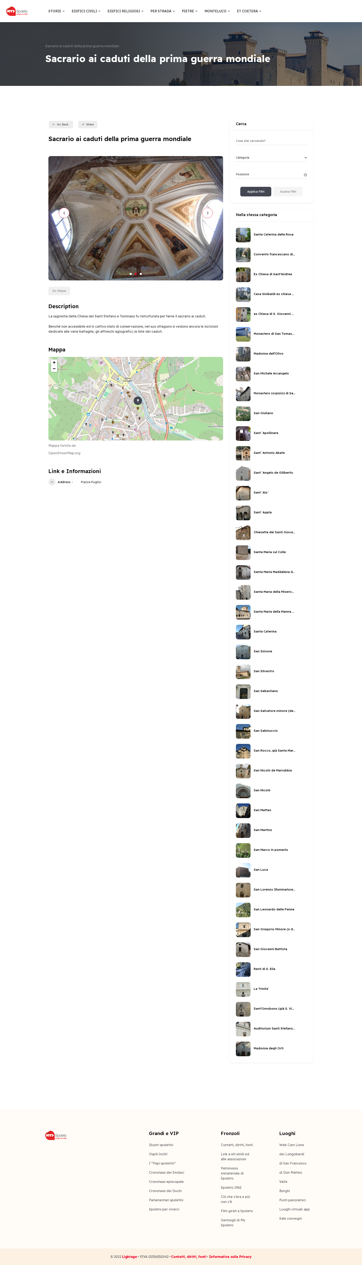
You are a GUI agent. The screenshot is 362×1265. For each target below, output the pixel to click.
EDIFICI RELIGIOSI (123, 11)
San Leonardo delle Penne (274, 909)
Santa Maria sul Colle (270, 552)
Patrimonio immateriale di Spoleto (232, 1173)
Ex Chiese (59, 291)
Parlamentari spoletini (166, 1200)
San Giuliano (263, 413)
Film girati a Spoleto (237, 1211)
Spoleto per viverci (164, 1209)
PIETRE (188, 11)
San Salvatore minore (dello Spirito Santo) (275, 710)
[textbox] (242, 157)
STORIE (54, 11)
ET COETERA (247, 11)
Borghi (284, 1191)
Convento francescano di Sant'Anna (275, 254)
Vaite (283, 1182)
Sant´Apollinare (266, 432)
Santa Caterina (265, 631)
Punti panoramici (292, 1200)
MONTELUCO (215, 11)
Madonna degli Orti (268, 1048)
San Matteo (262, 810)
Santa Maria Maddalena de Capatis (275, 571)
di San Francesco (292, 1163)
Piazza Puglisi (91, 482)
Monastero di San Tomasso (275, 333)
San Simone (263, 651)
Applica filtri (255, 191)
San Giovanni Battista (270, 949)
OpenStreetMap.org (64, 453)
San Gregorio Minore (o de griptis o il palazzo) (275, 929)
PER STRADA (160, 11)
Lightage (129, 1257)
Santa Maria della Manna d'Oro (275, 611)
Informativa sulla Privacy (230, 1257)
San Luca (261, 869)
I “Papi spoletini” (162, 1163)
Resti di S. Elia (264, 968)
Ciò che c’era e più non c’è (235, 1199)
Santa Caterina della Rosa (273, 234)
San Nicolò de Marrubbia (273, 770)
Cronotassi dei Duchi (165, 1191)
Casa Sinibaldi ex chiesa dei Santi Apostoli (275, 293)
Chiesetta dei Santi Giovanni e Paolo (275, 532)
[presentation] (64, 213)
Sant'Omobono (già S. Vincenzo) (275, 1008)
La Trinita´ (262, 988)
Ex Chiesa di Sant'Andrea (273, 274)
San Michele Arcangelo (271, 373)
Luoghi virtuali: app (294, 1209)
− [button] (54, 368)
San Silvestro (264, 671)
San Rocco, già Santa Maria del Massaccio (275, 750)
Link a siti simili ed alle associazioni (235, 1156)
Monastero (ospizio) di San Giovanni (275, 393)
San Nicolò (262, 790)
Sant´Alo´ (261, 492)
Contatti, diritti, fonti (237, 1145)
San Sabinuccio (266, 730)
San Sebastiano (266, 690)
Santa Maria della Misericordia (275, 591)
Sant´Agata (263, 512)
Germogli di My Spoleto (233, 1222)
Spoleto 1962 (231, 1187)
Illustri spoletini (161, 1145)
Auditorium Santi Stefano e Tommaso (275, 1028)
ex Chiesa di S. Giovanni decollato (275, 313)
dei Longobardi (291, 1154)
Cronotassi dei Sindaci (166, 1172)
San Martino (263, 829)
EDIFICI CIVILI (84, 11)
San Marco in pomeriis (271, 849)
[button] (130, 274)
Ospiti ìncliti (158, 1154)
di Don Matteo (290, 1172)
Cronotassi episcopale (166, 1182)
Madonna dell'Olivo (268, 353)
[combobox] (271, 157)
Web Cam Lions (291, 1145)
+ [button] (54, 362)
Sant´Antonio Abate (269, 452)
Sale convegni (290, 1218)
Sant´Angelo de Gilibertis (273, 472)
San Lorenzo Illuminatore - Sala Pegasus (275, 889)
